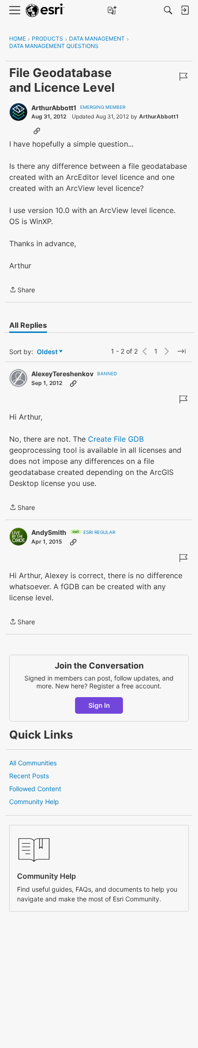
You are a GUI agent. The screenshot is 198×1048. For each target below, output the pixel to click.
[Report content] (183, 76)
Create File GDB (116, 439)
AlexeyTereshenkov (62, 374)
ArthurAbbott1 (53, 108)
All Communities (33, 763)
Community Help (34, 801)
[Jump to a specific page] (181, 351)
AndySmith (48, 532)
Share (22, 290)
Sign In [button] (99, 705)
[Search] (168, 10)
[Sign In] (184, 10)
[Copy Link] (36, 130)
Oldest (48, 352)
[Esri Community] (45, 10)
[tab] (28, 325)
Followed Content (35, 789)
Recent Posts (29, 776)
